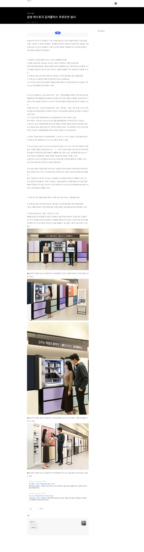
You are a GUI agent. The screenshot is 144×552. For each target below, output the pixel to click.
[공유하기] (33, 509)
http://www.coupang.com (36, 481)
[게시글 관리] (35, 509)
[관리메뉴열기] (141, 3)
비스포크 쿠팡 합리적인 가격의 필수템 (41, 496)
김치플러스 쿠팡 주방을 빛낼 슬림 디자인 (42, 484)
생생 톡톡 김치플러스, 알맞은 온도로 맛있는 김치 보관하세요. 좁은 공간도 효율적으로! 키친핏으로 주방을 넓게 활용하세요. (58, 487)
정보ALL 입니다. (34, 524)
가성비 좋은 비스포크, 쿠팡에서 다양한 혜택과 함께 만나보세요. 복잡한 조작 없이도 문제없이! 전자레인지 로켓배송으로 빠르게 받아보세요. (58, 499)
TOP (115, 550)
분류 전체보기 (101, 31)
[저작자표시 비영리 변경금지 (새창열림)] (46, 509)
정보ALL (29, 1)
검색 (112, 3)
